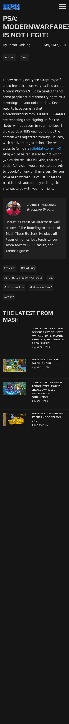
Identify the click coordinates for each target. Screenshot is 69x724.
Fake (50, 278)
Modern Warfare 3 (41, 287)
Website (9, 297)
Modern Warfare (14, 287)
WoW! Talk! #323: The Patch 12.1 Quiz (45, 361)
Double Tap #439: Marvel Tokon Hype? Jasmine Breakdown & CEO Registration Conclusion (48, 389)
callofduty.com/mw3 (45, 148)
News (24, 57)
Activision (10, 268)
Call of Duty (28, 268)
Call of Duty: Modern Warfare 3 (23, 278)
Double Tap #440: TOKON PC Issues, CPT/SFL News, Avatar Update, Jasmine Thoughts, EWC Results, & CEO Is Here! (48, 336)
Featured (9, 57)
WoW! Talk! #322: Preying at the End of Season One (48, 417)
